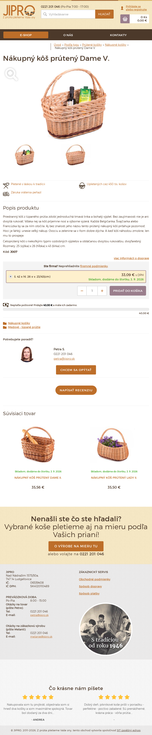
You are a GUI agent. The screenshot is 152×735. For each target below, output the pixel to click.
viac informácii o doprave (131, 258)
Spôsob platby (89, 593)
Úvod (57, 44)
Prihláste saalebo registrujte (136, 8)
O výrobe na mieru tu (76, 546)
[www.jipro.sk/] (19, 11)
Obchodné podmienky (94, 579)
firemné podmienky (94, 266)
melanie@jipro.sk (41, 636)
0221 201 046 (63, 354)
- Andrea (38, 719)
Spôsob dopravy (90, 586)
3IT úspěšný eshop (129, 730)
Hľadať (104, 14)
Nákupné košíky (19, 323)
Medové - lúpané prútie (24, 327)
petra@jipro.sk (64, 358)
